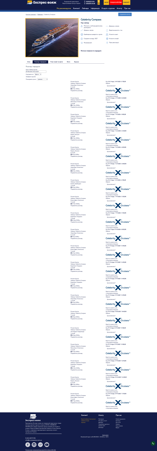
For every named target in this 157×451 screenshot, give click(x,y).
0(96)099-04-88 (90, 3)
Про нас (127, 8)
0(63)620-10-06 (90, 1)
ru (98, 1)
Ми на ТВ (118, 422)
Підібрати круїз (125, 14)
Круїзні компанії (31, 14)
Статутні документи (120, 419)
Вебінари (100, 422)
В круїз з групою (108, 8)
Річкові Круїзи (75, 82)
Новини (118, 424)
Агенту (119, 8)
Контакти (118, 421)
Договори (100, 427)
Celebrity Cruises (85, 421)
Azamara (83, 422)
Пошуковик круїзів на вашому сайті (103, 425)
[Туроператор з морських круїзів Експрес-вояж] (41, 3)
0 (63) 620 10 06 (30, 438)
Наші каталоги (119, 426)
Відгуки (117, 427)
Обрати (108, 83)
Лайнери (40, 14)
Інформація (95, 8)
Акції (106, 2)
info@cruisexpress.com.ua (33, 440)
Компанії (76, 8)
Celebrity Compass (81, 83)
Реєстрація (101, 419)
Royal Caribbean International (88, 419)
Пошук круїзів (116, 2)
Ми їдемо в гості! (102, 421)
